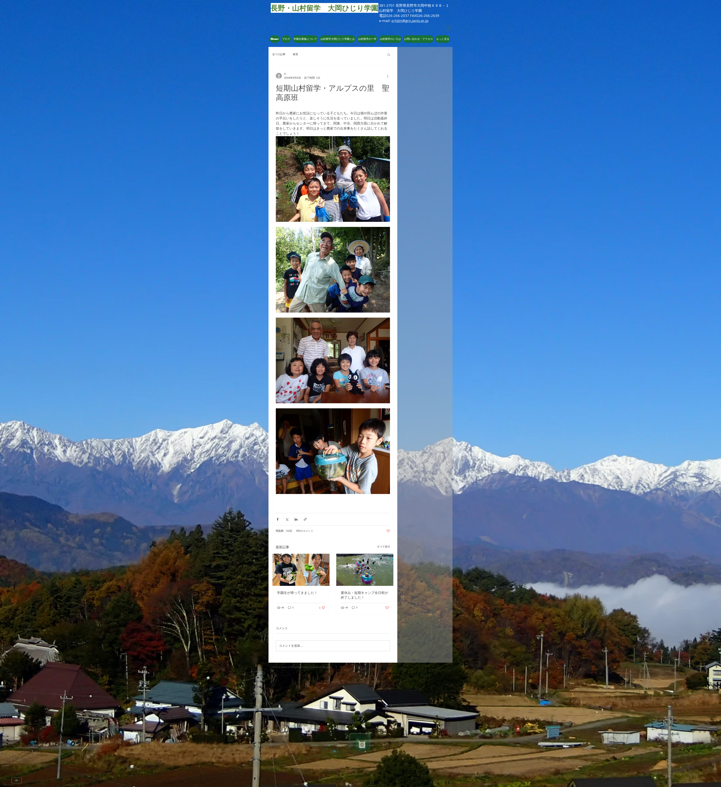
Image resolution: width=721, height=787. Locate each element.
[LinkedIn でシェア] (296, 519)
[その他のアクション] (387, 76)
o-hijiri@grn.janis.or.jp (409, 20)
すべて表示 (383, 546)
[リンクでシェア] (305, 519)
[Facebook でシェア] (277, 519)
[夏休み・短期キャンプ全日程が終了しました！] (364, 570)
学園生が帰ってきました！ (297, 592)
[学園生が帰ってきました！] (301, 570)
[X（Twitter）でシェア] (287, 519)
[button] (337, 39)
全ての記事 (278, 54)
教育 (295, 54)
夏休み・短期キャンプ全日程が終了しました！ (364, 595)
